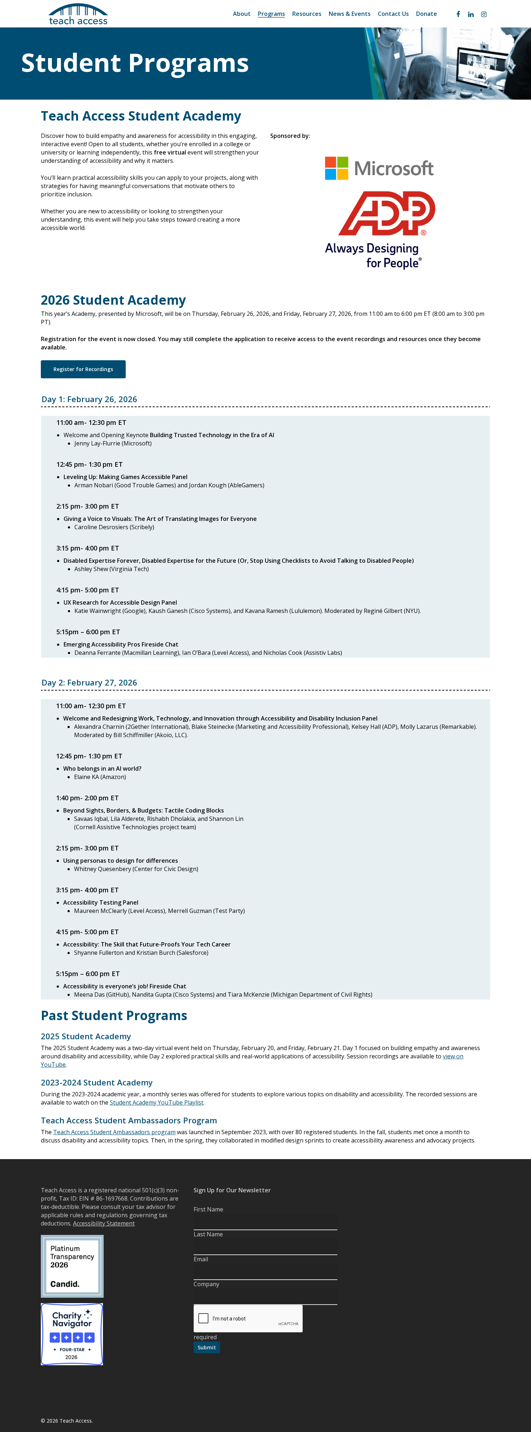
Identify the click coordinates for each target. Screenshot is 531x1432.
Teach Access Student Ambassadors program (114, 1132)
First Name (208, 1209)
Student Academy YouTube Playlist (156, 1102)
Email (201, 1259)
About (242, 14)
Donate (426, 14)
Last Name (208, 1234)
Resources (306, 14)
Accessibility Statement (104, 1223)
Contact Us (393, 14)
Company (206, 1284)
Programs (271, 14)
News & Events (350, 14)
